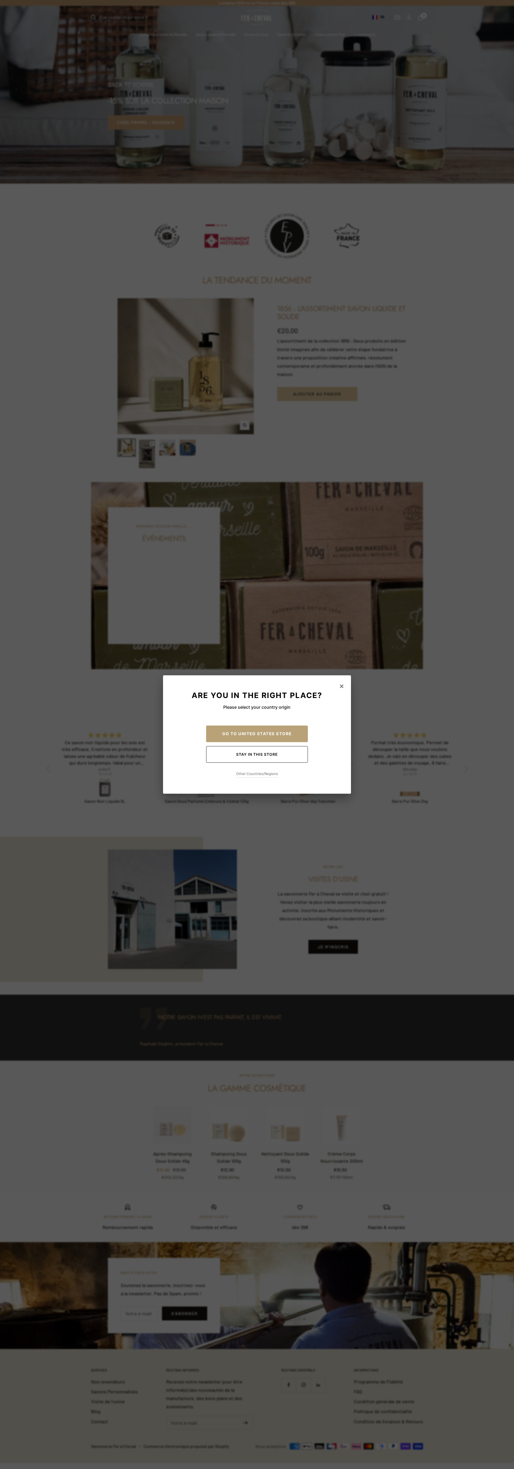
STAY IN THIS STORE (257, 754)
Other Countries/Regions (257, 774)
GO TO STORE (257, 733)
